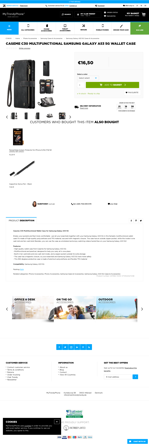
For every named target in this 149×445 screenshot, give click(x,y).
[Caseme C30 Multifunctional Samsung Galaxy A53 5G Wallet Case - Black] (32, 84)
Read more (24, 5)
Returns (10, 372)
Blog (62, 370)
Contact (63, 372)
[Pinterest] (83, 347)
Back (9, 38)
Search (67, 14)
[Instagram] (71, 347)
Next (70, 117)
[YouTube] (77, 347)
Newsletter (12, 380)
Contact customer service (18, 367)
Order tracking (13, 375)
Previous (7, 117)
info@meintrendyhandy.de (75, 395)
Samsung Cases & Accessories (72, 274)
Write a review (24, 48)
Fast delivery (75, 1)
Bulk (22, 269)
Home (17, 38)
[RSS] (89, 347)
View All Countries (68, 375)
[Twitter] (65, 347)
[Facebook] (59, 347)
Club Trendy (12, 377)
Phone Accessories (36, 274)
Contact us (73, 5)
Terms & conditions (15, 370)
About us (64, 367)
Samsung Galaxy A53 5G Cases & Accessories (102, 274)
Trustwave (101, 5)
